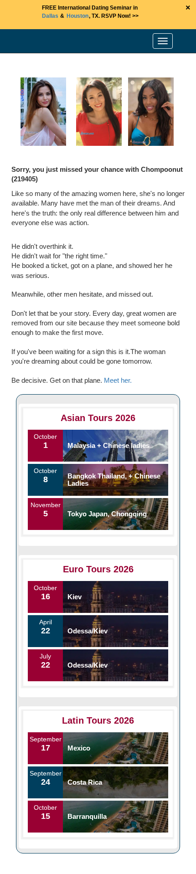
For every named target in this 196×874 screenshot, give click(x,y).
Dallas (50, 16)
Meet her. (118, 380)
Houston (77, 16)
